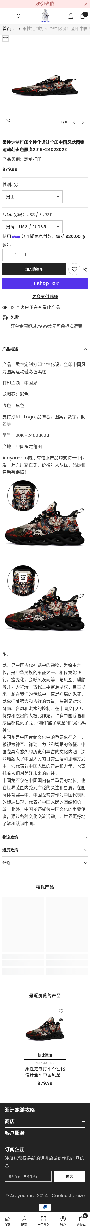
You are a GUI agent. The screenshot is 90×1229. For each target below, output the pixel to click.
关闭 (86, 4)
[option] (45, 84)
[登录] (71, 16)
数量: (7, 245)
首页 (6, 28)
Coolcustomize (68, 1196)
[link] (23, 963)
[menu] (5, 16)
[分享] (84, 269)
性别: (12, 185)
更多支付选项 (45, 297)
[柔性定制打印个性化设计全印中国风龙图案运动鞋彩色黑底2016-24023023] (45, 1027)
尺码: (27, 215)
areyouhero (45, 1063)
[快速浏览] (61, 1019)
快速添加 (45, 1055)
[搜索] (19, 16)
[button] (74, 122)
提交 (69, 1176)
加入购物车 (34, 269)
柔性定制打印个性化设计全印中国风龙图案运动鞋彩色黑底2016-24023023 (45, 1072)
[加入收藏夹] (74, 269)
